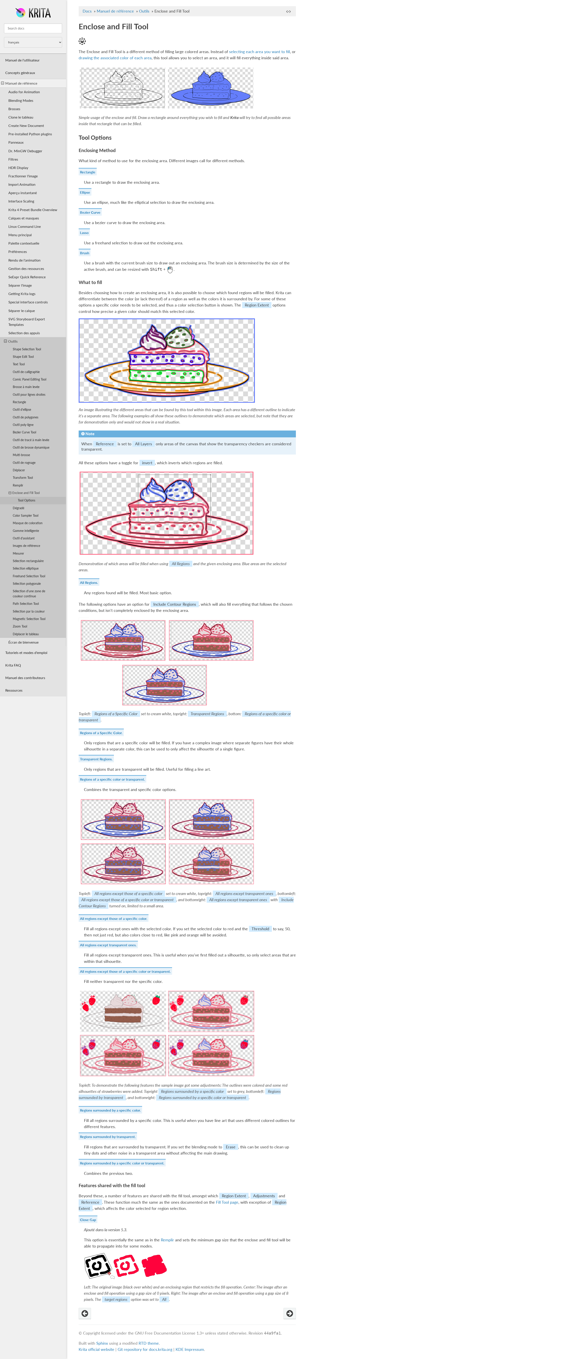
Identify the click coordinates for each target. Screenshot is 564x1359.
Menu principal (20, 235)
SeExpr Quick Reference (27, 277)
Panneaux (16, 142)
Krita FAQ (13, 665)
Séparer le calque (21, 310)
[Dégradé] (290, 1313)
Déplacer (19, 470)
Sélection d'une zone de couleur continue (29, 593)
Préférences (17, 251)
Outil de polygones (25, 417)
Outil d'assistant (24, 538)
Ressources (13, 690)
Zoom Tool (20, 626)
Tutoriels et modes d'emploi (26, 652)
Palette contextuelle (23, 243)
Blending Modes (20, 100)
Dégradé (18, 508)
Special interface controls (28, 302)
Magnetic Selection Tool (29, 619)
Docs (87, 11)
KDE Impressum (190, 1349)
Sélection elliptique (26, 568)
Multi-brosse (21, 455)
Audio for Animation (24, 92)
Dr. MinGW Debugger (25, 151)
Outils (13, 341)
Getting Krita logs (21, 293)
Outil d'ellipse (22, 409)
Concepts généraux (20, 73)
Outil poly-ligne (23, 425)
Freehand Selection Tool (29, 576)
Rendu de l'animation (24, 260)
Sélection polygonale (27, 583)
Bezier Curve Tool (24, 432)
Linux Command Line (24, 226)
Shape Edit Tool (23, 356)
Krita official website (96, 1349)
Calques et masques (23, 218)
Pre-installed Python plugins (30, 134)
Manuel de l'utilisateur (22, 60)
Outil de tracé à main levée (31, 440)
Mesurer (18, 553)
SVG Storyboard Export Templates (26, 322)
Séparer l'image (20, 285)
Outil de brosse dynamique (31, 447)
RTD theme (149, 1343)
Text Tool (19, 364)
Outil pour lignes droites (29, 394)
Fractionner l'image (23, 176)
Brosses (14, 109)
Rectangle (19, 402)
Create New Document (26, 125)
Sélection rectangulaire (28, 561)
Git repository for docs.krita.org (145, 1349)
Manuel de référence (21, 83)
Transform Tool (23, 477)
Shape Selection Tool (27, 349)
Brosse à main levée (26, 387)
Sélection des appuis (24, 333)
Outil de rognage (24, 462)
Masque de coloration (28, 523)
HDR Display (18, 167)
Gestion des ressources (26, 268)
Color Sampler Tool (25, 515)
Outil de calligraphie (26, 372)
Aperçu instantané (22, 193)
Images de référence (26, 546)
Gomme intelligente (26, 531)
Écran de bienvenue (23, 642)
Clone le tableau (20, 117)
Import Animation (21, 184)
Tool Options (26, 500)
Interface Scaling (21, 201)
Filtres (13, 159)
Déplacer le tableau (26, 634)
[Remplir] (85, 1313)
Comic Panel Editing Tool (29, 379)
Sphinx (102, 1343)
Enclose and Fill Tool (26, 493)
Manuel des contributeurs (25, 678)
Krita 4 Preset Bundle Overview (32, 210)
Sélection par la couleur (29, 611)
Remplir (18, 485)
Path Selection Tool (26, 603)
